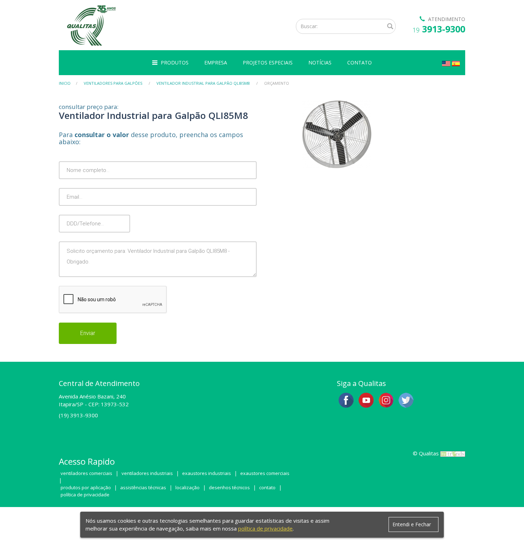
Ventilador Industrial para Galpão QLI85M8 (203, 83)
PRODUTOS (175, 62)
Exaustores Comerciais (264, 473)
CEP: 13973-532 (108, 404)
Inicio (65, 83)
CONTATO (359, 62)
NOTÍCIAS (320, 62)
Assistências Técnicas (143, 487)
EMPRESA (215, 62)
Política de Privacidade (85, 494)
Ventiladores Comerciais (86, 473)
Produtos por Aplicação (86, 487)
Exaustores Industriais (206, 473)
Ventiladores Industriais (147, 473)
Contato (267, 487)
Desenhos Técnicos (229, 487)
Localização (187, 487)
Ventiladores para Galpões (113, 83)
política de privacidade (265, 528)
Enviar (87, 333)
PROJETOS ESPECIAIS (268, 62)
